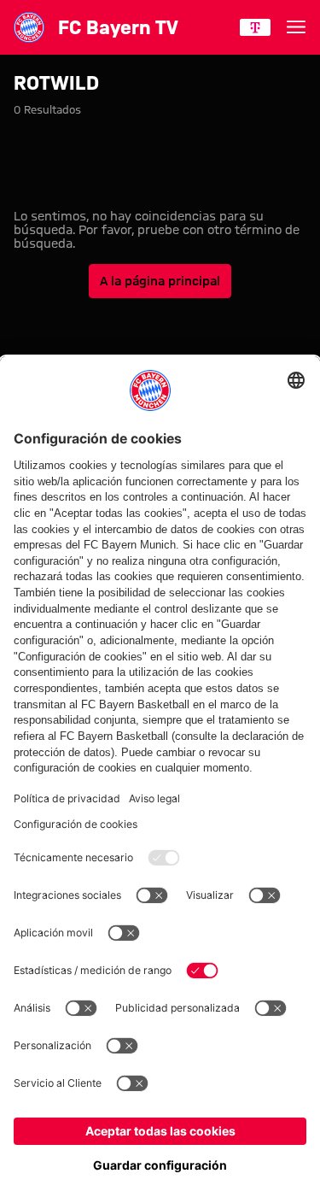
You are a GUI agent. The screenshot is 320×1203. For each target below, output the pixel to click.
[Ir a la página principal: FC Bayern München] (29, 27)
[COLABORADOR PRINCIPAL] (255, 27)
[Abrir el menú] (296, 27)
